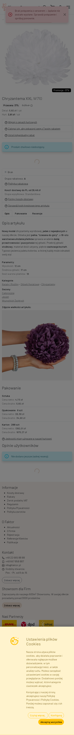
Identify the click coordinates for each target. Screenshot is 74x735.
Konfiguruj (56, 715)
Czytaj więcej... (38, 715)
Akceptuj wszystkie (51, 721)
